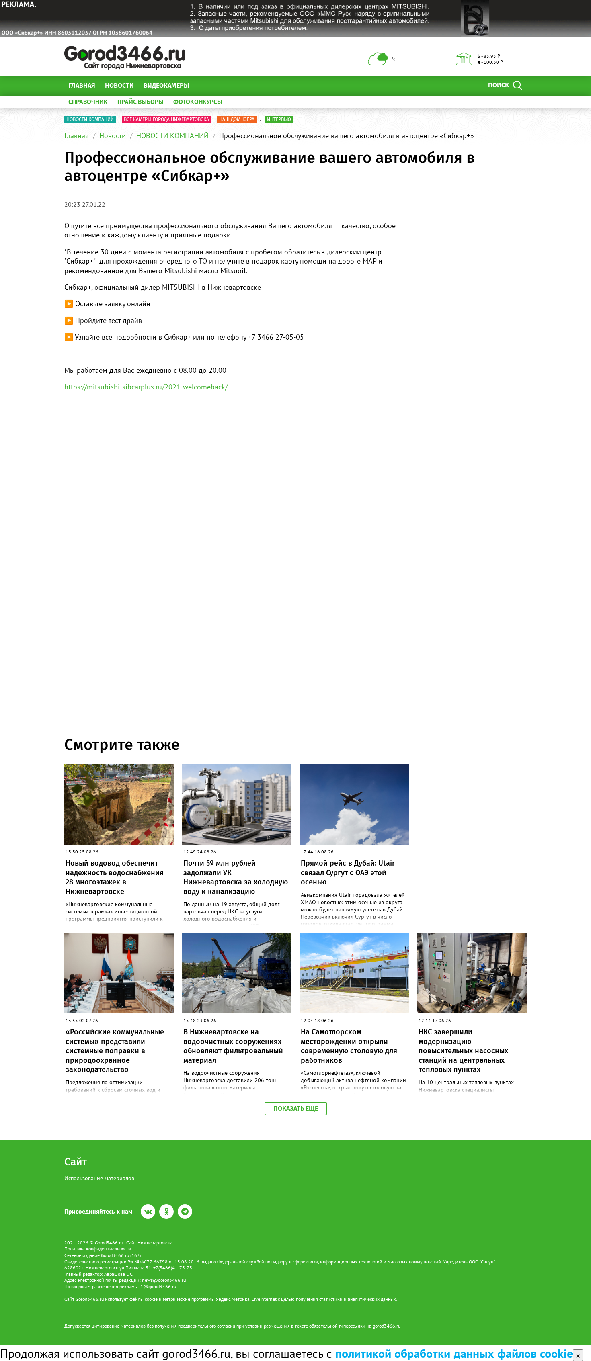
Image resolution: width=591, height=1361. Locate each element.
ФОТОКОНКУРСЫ (197, 102)
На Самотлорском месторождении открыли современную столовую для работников (349, 1045)
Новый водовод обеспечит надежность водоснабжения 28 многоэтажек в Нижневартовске (115, 877)
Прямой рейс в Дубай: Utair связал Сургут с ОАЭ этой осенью (348, 872)
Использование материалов (99, 1178)
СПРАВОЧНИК (88, 102)
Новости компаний (90, 119)
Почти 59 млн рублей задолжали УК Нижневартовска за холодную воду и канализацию (235, 877)
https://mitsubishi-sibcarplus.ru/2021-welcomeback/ (146, 386)
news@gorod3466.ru (164, 1280)
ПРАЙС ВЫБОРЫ (140, 102)
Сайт (75, 1162)
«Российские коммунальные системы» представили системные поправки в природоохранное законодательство (115, 1050)
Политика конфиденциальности (97, 1249)
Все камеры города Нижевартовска (166, 119)
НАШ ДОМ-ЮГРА (236, 119)
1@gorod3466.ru (158, 1286)
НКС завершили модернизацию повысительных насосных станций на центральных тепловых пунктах (463, 1050)
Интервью (279, 119)
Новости (119, 85)
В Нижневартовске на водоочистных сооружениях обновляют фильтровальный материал (233, 1045)
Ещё (205, 85)
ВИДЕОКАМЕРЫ (166, 85)
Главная (81, 85)
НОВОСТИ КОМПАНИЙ (172, 135)
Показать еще (295, 1108)
